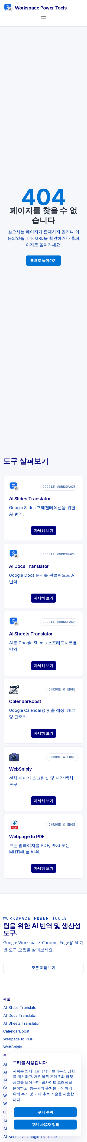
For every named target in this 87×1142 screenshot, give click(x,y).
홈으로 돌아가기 (43, 260)
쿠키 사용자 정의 (45, 1124)
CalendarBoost (16, 1031)
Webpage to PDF (18, 1039)
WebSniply (12, 1047)
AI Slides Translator (20, 1007)
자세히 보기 (43, 530)
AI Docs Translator (20, 1015)
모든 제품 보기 (43, 967)
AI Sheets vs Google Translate (30, 1136)
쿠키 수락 (45, 1112)
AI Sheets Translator (21, 1023)
